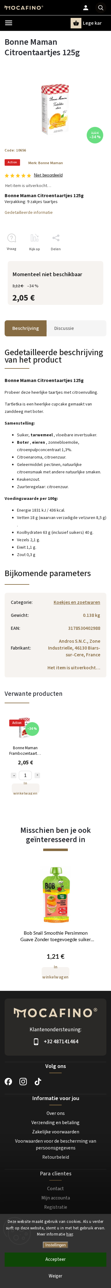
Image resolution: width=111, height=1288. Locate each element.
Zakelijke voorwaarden (55, 1131)
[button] (55, 965)
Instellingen (55, 1245)
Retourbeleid (55, 1157)
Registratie (55, 1207)
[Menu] (8, 22)
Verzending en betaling (55, 1122)
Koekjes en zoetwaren (77, 602)
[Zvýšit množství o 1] (37, 775)
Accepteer (55, 1259)
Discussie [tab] (64, 328)
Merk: (45, 163)
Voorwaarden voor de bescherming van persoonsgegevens (55, 1144)
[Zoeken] (100, 7)
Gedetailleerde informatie (29, 213)
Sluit (88, 260)
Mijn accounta (55, 1198)
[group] (55, 926)
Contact (55, 1188)
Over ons (56, 1113)
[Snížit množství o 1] (13, 775)
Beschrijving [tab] (25, 328)
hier (69, 1234)
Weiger (55, 1276)
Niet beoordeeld (48, 175)
